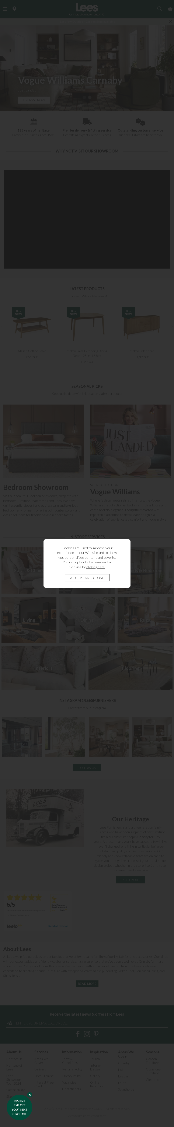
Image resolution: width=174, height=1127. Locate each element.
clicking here (95, 567)
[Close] (29, 1094)
